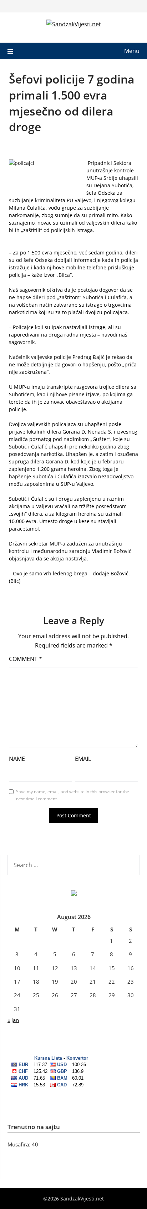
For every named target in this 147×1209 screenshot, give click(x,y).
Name (17, 759)
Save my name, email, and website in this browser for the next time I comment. (72, 795)
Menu (132, 51)
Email (83, 759)
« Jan (13, 1019)
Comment (25, 659)
